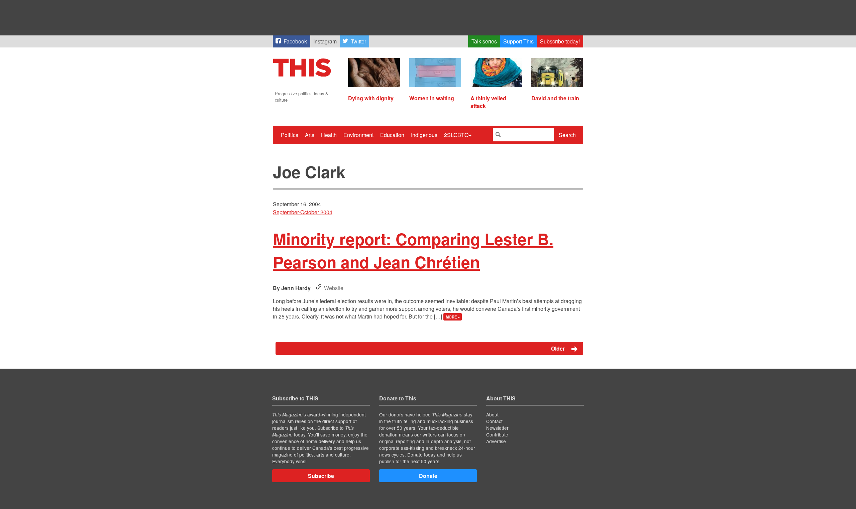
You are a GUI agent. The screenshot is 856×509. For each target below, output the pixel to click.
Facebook (295, 41)
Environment (358, 135)
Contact (494, 421)
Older (558, 348)
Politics (289, 135)
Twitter (358, 41)
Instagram (325, 41)
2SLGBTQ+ (457, 135)
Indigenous (424, 135)
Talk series (484, 41)
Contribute (497, 434)
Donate (428, 476)
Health (329, 135)
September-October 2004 (302, 212)
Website (333, 288)
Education (392, 135)
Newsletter (497, 427)
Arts (309, 135)
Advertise (496, 441)
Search (567, 135)
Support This (518, 41)
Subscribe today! (560, 41)
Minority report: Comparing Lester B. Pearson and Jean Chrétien (413, 250)
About (492, 414)
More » (453, 317)
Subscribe (321, 476)
